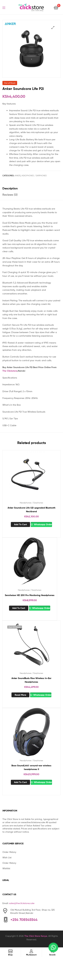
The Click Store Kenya (35, 936)
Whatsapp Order (42, 524)
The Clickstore (9, 370)
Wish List (6, 857)
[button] (53, 27)
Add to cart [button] (20, 524)
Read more (20, 694)
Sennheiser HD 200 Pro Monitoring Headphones (29, 595)
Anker (18, 175)
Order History (9, 852)
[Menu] (5, 7)
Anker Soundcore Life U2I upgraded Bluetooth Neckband (31, 509)
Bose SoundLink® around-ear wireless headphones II (31, 767)
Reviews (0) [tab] (10, 194)
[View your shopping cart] (56, 7)
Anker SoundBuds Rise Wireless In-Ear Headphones (31, 680)
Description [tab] (10, 188)
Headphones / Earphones (34, 175)
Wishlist (6, 868)
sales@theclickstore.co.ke (21, 903)
